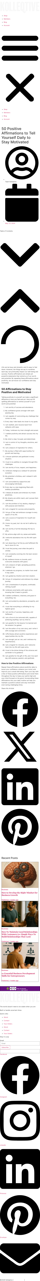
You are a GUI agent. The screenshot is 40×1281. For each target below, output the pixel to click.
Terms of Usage (30, 1280)
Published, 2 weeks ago (10, 900)
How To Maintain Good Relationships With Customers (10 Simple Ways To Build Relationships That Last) (19, 934)
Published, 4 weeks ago (10, 980)
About (6, 1017)
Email (2, 1040)
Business (5, 889)
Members (7, 19)
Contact (6, 1020)
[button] (20, 67)
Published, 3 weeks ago (10, 941)
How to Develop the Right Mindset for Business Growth (19, 893)
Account (7, 25)
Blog (5, 22)
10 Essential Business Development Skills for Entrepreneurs (18, 974)
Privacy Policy (19, 1280)
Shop (5, 16)
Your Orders (8, 1024)
